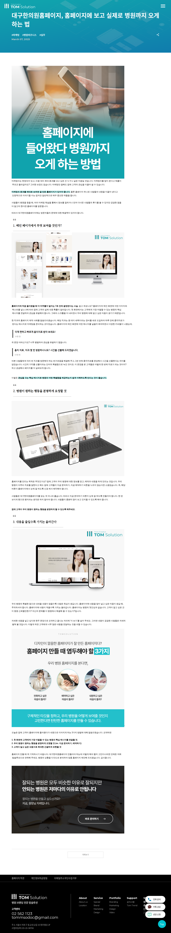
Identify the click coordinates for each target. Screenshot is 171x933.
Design (97, 912)
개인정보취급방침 (39, 878)
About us (83, 902)
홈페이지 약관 (18, 878)
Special (97, 902)
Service (98, 898)
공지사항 (130, 902)
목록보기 (85, 854)
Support (132, 898)
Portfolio (115, 898)
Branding (113, 902)
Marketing (98, 909)
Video (112, 912)
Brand (96, 905)
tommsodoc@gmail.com (35, 917)
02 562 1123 (22, 914)
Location (83, 905)
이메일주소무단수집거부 (65, 878)
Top (162, 924)
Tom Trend (132, 905)
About (83, 898)
